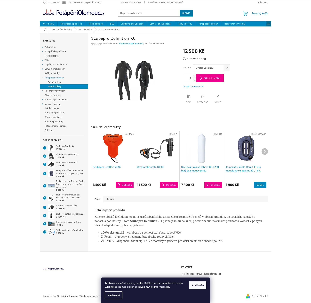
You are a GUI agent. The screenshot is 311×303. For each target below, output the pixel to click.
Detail (260, 184)
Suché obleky (54, 82)
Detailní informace (191, 86)
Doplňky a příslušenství (56, 64)
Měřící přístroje (52, 56)
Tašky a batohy (52, 73)
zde (167, 287)
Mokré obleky (54, 86)
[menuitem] (48, 23)
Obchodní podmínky (131, 2)
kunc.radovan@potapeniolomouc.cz (203, 274)
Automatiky (50, 47)
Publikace (49, 130)
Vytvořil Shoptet (260, 296)
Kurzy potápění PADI (54, 112)
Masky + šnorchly (53, 104)
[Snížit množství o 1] (194, 80)
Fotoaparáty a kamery (55, 126)
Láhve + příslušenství (55, 69)
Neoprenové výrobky (55, 91)
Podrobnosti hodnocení (130, 43)
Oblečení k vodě (53, 95)
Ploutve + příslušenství (56, 99)
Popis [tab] (97, 199)
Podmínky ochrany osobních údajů (165, 2)
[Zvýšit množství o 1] (194, 76)
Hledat (186, 13)
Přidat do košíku (212, 78)
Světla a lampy (52, 108)
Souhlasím (197, 285)
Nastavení (114, 295)
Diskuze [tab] (110, 199)
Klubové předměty (54, 121)
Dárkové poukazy (53, 117)
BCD (47, 60)
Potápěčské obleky (54, 77)
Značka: (154, 43)
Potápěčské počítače (55, 51)
